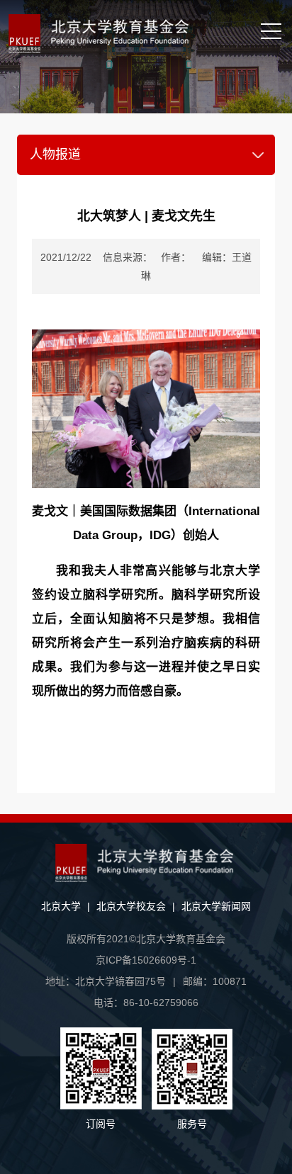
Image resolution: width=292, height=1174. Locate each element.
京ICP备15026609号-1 (146, 960)
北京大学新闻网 (216, 906)
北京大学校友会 (131, 906)
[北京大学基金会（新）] (111, 33)
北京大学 (61, 906)
